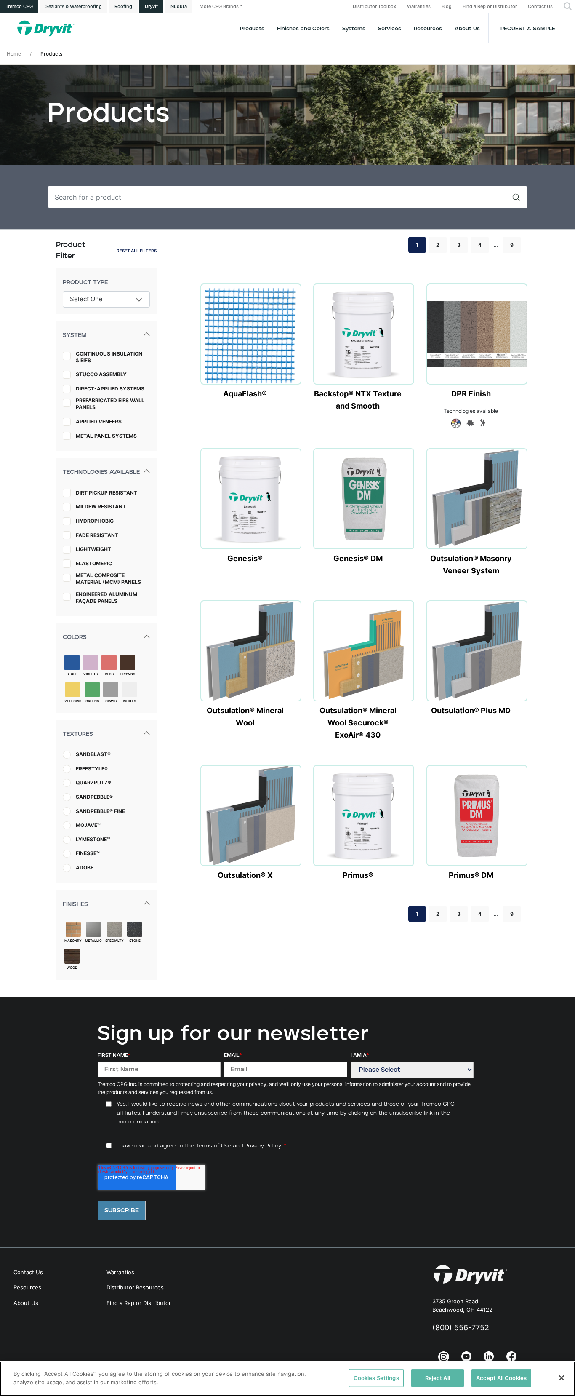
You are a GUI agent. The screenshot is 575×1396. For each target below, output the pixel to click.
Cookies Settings (376, 1378)
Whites (129, 701)
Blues (72, 674)
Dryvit (151, 6)
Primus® (358, 875)
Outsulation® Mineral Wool (245, 716)
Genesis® (245, 558)
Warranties (419, 6)
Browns (127, 674)
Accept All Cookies (501, 1378)
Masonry (73, 941)
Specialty (114, 941)
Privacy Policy (263, 1146)
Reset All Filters (137, 250)
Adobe (84, 867)
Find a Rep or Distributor (490, 6)
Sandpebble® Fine (100, 811)
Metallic (93, 941)
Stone (135, 941)
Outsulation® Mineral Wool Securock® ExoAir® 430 (358, 722)
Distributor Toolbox (374, 6)
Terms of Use (213, 1146)
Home (14, 54)
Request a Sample (527, 29)
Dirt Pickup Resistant (106, 492)
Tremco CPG (19, 6)
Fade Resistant (97, 535)
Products (252, 29)
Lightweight (93, 549)
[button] (567, 6)
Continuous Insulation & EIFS (109, 357)
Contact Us (540, 6)
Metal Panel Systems (106, 436)
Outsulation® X (245, 875)
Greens (92, 701)
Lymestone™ (93, 839)
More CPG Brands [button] (219, 6)
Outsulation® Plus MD (471, 710)
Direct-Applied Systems (110, 388)
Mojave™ (88, 825)
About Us (467, 29)
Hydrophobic (95, 521)
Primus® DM (471, 875)
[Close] (561, 1378)
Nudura (178, 6)
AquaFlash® (245, 393)
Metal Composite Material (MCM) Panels (108, 578)
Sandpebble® (94, 797)
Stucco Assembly (101, 374)
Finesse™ (88, 853)
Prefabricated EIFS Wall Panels (110, 403)
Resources (428, 29)
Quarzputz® (93, 782)
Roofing (123, 6)
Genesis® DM (358, 558)
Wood (72, 967)
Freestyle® (92, 768)
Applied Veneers (99, 421)
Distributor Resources (135, 1287)
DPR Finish (471, 393)
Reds (109, 674)
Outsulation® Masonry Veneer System (471, 564)
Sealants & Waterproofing (73, 6)
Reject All (437, 1378)
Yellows (72, 701)
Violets (90, 674)
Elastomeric (94, 563)
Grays (111, 701)
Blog (447, 6)
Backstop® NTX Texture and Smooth (358, 399)
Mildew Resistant (101, 506)
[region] (287, 1378)
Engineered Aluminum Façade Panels (106, 597)
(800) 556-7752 (460, 1327)
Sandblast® (93, 754)
